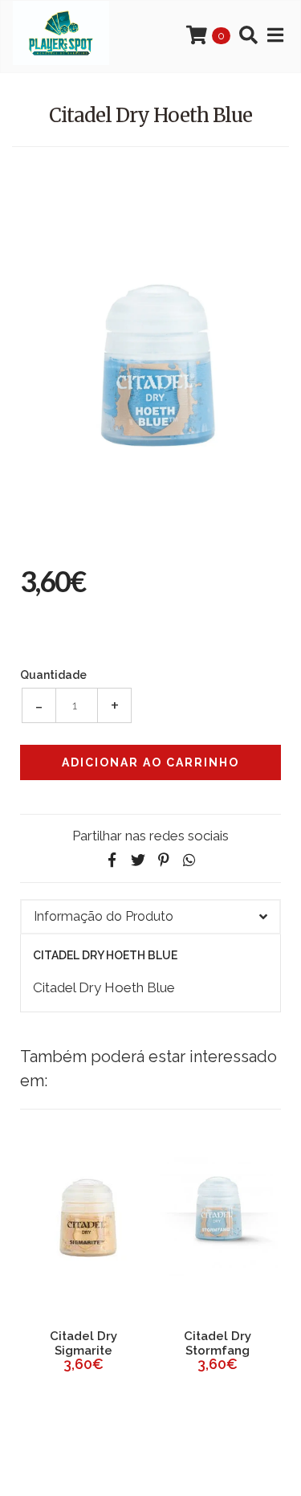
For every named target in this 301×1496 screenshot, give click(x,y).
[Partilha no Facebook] (112, 860)
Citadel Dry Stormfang (217, 1343)
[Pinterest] (164, 860)
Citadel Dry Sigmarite (83, 1343)
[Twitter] (138, 860)
